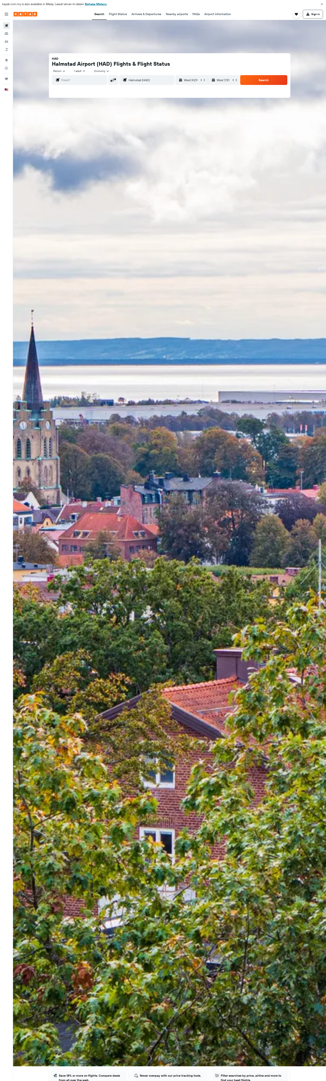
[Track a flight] (6, 68)
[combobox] (59, 71)
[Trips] (6, 79)
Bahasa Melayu (96, 4)
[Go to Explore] (6, 60)
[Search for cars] (6, 41)
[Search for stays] (6, 33)
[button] (322, 4)
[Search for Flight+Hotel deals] (6, 49)
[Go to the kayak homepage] (25, 14)
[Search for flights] (6, 25)
